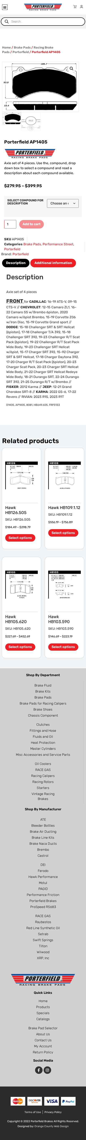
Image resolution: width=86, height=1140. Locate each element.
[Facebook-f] (39, 1070)
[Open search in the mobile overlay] (43, 22)
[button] (5, 7)
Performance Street (58, 244)
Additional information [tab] (53, 263)
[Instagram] (47, 1070)
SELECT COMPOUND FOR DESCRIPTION (25, 202)
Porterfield (21, 52)
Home (6, 47)
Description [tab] (15, 263)
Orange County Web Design (51, 1126)
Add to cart (31, 224)
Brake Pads (22, 47)
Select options (20, 538)
